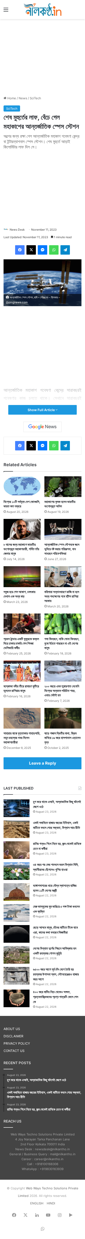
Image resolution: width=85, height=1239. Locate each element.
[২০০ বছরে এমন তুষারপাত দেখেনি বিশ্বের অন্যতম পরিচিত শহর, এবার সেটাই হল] (62, 671)
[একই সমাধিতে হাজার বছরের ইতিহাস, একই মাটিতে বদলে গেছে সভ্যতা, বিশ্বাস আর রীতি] (17, 829)
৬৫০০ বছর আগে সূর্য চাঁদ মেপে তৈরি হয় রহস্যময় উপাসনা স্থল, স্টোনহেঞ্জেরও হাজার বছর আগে (56, 974)
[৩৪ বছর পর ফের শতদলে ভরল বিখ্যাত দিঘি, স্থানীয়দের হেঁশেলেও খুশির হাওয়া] (17, 871)
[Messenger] (42, 250)
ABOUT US (12, 1029)
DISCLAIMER (13, 1036)
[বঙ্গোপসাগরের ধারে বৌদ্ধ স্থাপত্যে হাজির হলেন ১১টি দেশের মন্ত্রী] (17, 892)
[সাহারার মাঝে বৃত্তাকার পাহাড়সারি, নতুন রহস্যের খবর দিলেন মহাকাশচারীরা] (22, 718)
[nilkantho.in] (42, 9)
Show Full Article (41, 410)
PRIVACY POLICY (17, 1043)
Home (11, 98)
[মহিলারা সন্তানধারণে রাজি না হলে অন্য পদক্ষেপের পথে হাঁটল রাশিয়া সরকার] (62, 576)
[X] (31, 250)
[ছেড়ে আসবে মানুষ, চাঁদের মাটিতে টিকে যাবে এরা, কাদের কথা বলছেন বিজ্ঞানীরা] (17, 934)
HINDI (51, 1203)
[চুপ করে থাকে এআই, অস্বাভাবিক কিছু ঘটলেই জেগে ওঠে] (17, 808)
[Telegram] (65, 250)
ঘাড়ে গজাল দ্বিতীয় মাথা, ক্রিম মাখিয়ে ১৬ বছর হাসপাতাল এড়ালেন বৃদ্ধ (62, 737)
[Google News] (42, 427)
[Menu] (6, 11)
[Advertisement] (42, 57)
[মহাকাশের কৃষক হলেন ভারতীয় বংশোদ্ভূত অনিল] (62, 486)
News (23, 98)
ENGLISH (36, 1203)
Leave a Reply (42, 763)
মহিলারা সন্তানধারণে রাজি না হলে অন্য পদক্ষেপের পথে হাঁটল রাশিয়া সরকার (61, 596)
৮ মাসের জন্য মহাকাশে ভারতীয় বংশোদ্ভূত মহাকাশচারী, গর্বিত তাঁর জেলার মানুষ (21, 548)
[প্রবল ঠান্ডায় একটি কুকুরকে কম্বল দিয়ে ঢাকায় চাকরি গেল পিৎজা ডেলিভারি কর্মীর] (22, 623)
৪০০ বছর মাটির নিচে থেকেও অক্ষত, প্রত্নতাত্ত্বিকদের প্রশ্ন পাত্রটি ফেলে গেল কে (55, 997)
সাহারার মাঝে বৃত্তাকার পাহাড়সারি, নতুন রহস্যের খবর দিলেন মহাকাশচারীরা (22, 737)
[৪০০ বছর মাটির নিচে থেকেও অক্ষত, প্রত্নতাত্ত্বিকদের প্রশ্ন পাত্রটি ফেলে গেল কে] (17, 998)
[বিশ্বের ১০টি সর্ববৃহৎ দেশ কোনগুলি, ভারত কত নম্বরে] (22, 486)
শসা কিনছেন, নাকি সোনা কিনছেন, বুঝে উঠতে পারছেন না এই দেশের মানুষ (61, 643)
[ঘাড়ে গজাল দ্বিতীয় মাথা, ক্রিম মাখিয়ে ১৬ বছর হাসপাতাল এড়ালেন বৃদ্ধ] (62, 718)
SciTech (35, 98)
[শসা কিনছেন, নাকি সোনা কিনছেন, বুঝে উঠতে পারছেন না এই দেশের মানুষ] (62, 623)
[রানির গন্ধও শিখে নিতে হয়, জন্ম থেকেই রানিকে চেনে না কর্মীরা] (17, 850)
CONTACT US (14, 1051)
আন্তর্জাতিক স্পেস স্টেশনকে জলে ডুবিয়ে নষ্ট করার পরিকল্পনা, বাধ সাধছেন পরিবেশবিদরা (61, 548)
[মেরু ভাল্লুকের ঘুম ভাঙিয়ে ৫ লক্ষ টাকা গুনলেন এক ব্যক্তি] (17, 913)
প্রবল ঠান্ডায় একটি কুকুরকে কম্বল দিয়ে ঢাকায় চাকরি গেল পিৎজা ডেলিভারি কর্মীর (21, 643)
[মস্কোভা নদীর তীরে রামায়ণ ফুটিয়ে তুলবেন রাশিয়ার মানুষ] (22, 671)
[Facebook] (20, 250)
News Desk (17, 229)
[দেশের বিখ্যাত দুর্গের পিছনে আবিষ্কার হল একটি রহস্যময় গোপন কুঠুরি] (17, 955)
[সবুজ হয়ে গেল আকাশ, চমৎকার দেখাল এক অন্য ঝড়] (22, 576)
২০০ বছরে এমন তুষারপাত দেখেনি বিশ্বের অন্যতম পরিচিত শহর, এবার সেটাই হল (61, 690)
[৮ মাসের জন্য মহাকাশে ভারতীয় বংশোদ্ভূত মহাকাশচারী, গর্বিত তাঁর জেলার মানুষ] (22, 529)
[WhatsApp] (54, 250)
